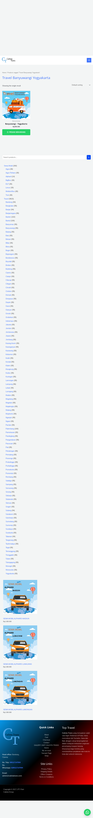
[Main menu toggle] (89, 60)
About (46, 735)
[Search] (89, 157)
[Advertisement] (46, 28)
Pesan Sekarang (17, 132)
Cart (46, 737)
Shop (46, 756)
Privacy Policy (46, 769)
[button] (87, 812)
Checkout (46, 740)
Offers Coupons (46, 774)
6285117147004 (17, 768)
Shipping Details (46, 772)
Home (4, 72)
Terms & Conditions (46, 777)
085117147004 (15, 762)
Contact (46, 743)
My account (46, 750)
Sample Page (46, 753)
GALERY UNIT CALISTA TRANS (46, 745)
